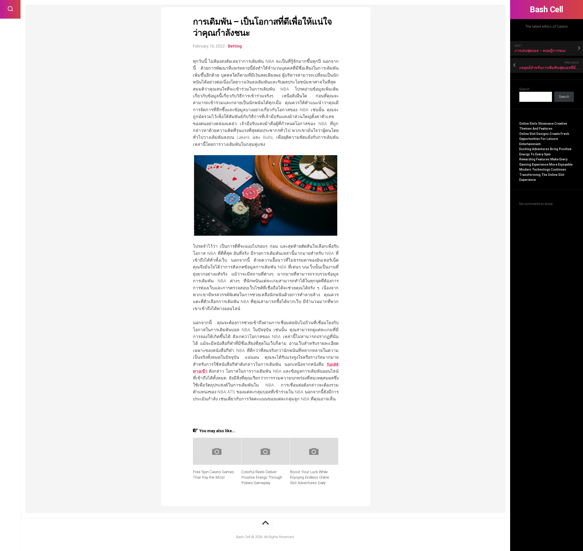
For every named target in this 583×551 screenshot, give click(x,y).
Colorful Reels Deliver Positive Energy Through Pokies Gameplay (261, 477)
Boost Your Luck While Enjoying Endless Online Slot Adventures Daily (309, 477)
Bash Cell (546, 9)
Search (524, 89)
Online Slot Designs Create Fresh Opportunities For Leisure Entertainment (544, 139)
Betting (235, 46)
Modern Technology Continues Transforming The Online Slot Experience (542, 175)
